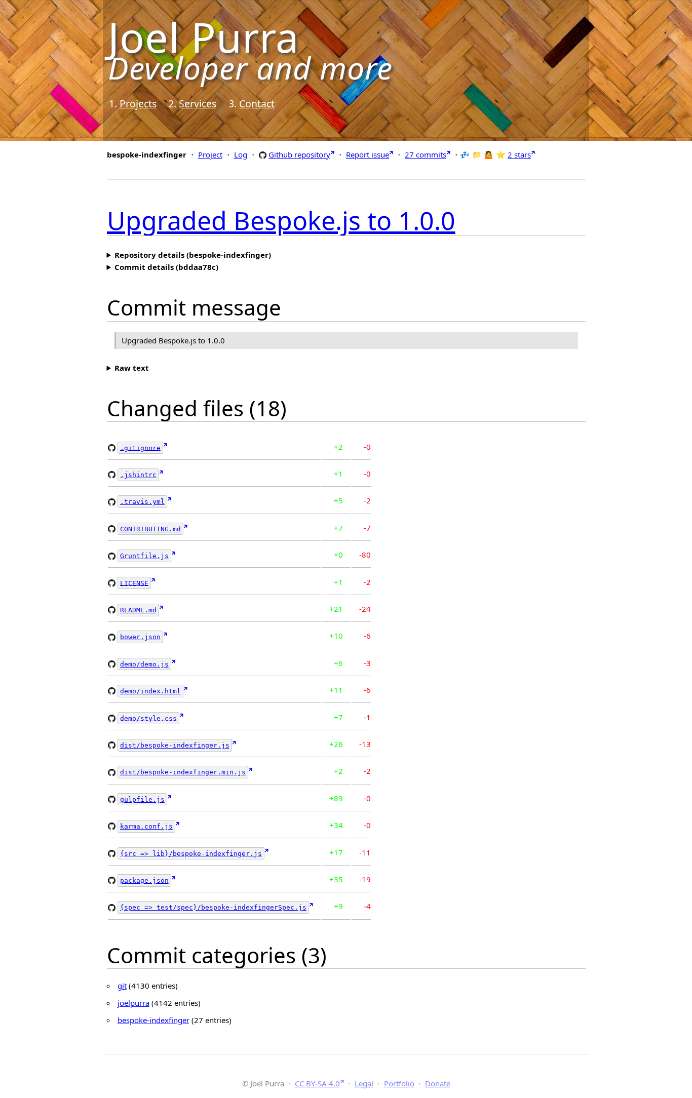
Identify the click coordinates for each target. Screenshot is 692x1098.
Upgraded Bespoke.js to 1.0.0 (281, 220)
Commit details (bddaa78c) (166, 267)
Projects (138, 103)
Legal (364, 1083)
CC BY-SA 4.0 (317, 1083)
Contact (257, 103)
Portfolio (399, 1083)
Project (210, 154)
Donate (437, 1083)
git (122, 986)
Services (197, 103)
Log (240, 154)
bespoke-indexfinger (153, 1020)
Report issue (367, 154)
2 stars (519, 154)
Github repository (299, 154)
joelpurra (133, 1003)
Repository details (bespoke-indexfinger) (192, 255)
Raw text (131, 368)
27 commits (425, 154)
